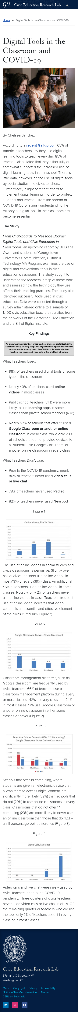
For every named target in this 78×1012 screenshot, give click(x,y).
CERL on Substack (14, 996)
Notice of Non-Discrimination (20, 992)
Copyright (19, 988)
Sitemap (45, 992)
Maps (6, 988)
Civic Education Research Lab (37, 5)
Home (6, 20)
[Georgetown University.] (6, 5)
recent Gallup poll (40, 145)
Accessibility (48, 988)
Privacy (33, 988)
